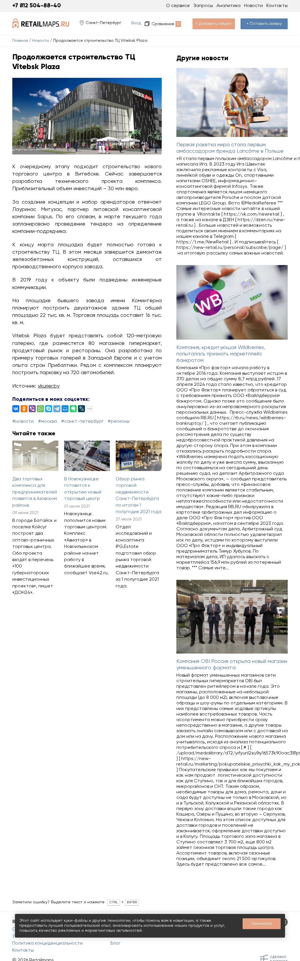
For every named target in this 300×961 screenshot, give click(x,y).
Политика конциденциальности (47, 943)
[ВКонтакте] (15, 408)
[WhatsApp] (40, 408)
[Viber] (32, 408)
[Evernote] (73, 408)
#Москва (47, 421)
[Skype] (48, 408)
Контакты (277, 6)
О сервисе (178, 6)
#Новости (23, 421)
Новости (40, 41)
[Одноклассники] (24, 408)
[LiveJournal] (81, 408)
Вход (136, 23)
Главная (20, 41)
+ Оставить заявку (264, 24)
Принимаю (261, 924)
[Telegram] (56, 408)
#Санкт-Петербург (82, 421)
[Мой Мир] (65, 408)
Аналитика (229, 6)
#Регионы (118, 421)
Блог (115, 943)
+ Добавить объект (213, 24)
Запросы (203, 6)
